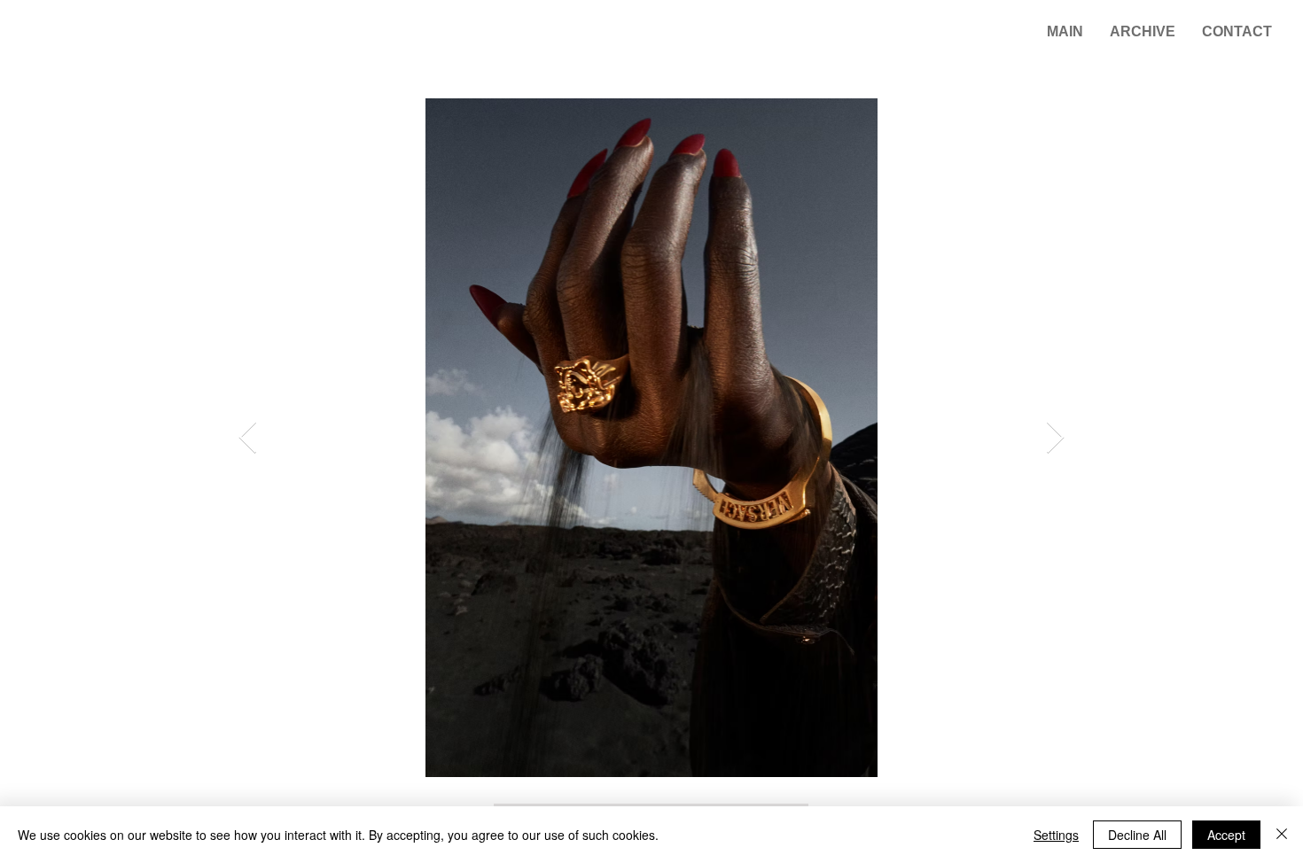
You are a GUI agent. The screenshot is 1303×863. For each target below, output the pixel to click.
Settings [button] (1056, 835)
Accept (1226, 835)
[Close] (1281, 834)
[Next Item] (1055, 438)
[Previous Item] (248, 438)
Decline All (1137, 835)
